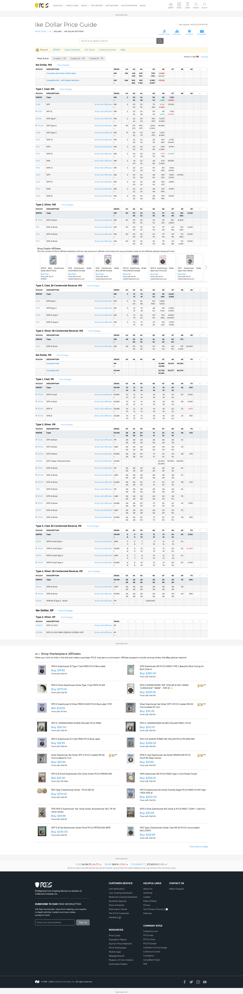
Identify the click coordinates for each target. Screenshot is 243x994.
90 (163, 308)
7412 (38, 146)
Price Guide (72, 5)
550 (191, 517)
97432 (40, 401)
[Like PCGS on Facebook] (184, 982)
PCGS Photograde (117, 947)
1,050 (180, 244)
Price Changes (63, 65)
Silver (108, 864)
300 (140, 125)
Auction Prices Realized (120, 943)
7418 (38, 301)
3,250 (161, 118)
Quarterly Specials (117, 901)
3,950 (171, 296)
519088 (39, 632)
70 (154, 156)
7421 (38, 322)
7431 (38, 489)
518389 (39, 461)
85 (154, 149)
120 (153, 132)
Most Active (43, 58)
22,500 (161, 461)
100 (153, 118)
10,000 (161, 125)
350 (191, 387)
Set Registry (112, 5)
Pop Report (97, 5)
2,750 (171, 139)
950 (191, 579)
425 (191, 433)
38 (163, 216)
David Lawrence (72, 49)
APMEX (56, 49)
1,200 (152, 125)
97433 (40, 517)
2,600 (171, 223)
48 (154, 191)
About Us (147, 889)
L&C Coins (89, 49)
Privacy (146, 905)
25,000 (161, 463)
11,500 (161, 121)
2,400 (171, 294)
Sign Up (83, 922)
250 (162, 296)
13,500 (171, 104)
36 (163, 220)
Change (204, 57)
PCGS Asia (148, 935)
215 (133, 128)
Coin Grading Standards (120, 893)
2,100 (190, 534)
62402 (38, 601)
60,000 (180, 461)
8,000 (171, 315)
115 (182, 234)
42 (154, 100)
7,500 (171, 325)
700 (162, 191)
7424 (38, 182)
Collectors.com (150, 931)
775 (162, 156)
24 (141, 97)
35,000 (170, 461)
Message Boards (116, 956)
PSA (145, 964)
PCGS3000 (137, 864)
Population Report (118, 939)
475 (140, 128)
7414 (38, 234)
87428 (40, 447)
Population (177, 34)
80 (163, 168)
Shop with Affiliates (103, 104)
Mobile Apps (115, 952)
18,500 (171, 161)
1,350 (162, 132)
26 (141, 100)
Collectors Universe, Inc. (64, 981)
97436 (40, 594)
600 (153, 304)
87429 (40, 475)
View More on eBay (199, 846)
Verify (187, 8)
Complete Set (52, 363)
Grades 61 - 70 (96, 58)
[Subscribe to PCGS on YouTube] (204, 982)
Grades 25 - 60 (78, 58)
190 (153, 107)
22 (134, 100)
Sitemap (147, 913)
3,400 (190, 213)
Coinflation (148, 955)
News (143, 5)
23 (134, 142)
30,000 (170, 318)
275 (153, 135)
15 (127, 132)
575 (153, 121)
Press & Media (150, 901)
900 (162, 318)
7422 (38, 346)
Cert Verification (116, 889)
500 (162, 146)
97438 (40, 416)
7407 (40, 111)
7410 (38, 139)
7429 (40, 468)
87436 (38, 586)
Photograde (202, 34)
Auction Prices (129, 5)
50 (153, 177)
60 (163, 322)
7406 (38, 104)
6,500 (171, 170)
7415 (38, 161)
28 (154, 139)
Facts (84, 5)
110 (153, 301)
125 (181, 213)
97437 (40, 409)
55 (141, 121)
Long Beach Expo (151, 960)
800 (181, 237)
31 (154, 433)
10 (127, 387)
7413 (38, 154)
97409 (40, 125)
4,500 (161, 107)
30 (153, 97)
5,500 (171, 177)
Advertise (147, 893)
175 (133, 125)
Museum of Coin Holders (121, 960)
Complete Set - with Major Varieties (62, 80)
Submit (171, 8)
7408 (40, 220)
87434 (38, 541)
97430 (40, 394)
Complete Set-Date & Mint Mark (61, 73)
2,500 (152, 128)
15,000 (171, 142)
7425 (38, 189)
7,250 (161, 304)
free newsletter (69, 904)
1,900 (171, 175)
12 (134, 294)
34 (154, 213)
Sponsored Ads (121, 15)
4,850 (171, 182)
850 (181, 216)
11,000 (190, 234)
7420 (38, 315)
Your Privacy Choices (153, 909)
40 (172, 213)
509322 (39, 625)
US (50, 31)
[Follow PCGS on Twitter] (191, 982)
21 (134, 156)
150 (162, 189)
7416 (38, 168)
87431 (40, 496)
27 (154, 322)
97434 (40, 548)
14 (141, 387)
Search (196, 8)
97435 (40, 562)
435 (162, 325)
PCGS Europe (149, 943)
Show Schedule (116, 905)
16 (134, 301)
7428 (40, 440)
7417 (38, 241)
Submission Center (118, 909)
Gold (78, 864)
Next (206, 267)
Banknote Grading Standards (123, 897)
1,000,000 (150, 601)
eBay (123, 49)
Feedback (113, 917)
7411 (37, 227)
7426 (38, 196)
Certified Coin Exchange (155, 947)
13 (134, 296)
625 (162, 142)
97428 (40, 454)
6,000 (161, 135)
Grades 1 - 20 (59, 58)
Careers (146, 897)
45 (154, 146)
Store (179, 8)
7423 (38, 175)
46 (182, 594)
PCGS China (149, 939)
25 (141, 142)
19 (163, 390)
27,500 (180, 175)
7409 (38, 132)
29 (173, 442)
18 (134, 161)
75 (154, 104)
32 (141, 107)
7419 (38, 308)
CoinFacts (189, 34)
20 (134, 97)
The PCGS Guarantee (119, 913)
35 (141, 132)
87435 (38, 555)
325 (162, 177)
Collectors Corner (107, 49)
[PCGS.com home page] (42, 5)
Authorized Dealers (118, 964)
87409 (38, 118)
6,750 (171, 146)
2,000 (161, 163)
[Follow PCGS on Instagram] (198, 982)
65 (163, 97)
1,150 (172, 97)
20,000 (189, 346)
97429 (40, 482)
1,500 (171, 168)
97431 (40, 503)
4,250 (180, 349)
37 (163, 213)
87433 (38, 510)
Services (57, 5)
